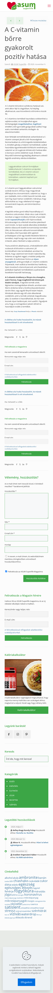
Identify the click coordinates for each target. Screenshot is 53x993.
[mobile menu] (49, 5)
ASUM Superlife (19, 64)
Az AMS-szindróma (24, 857)
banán (42, 877)
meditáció (20, 898)
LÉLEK (11, 795)
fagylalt (36, 888)
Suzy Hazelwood (20, 311)
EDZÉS (12, 781)
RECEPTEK (13, 800)
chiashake (20, 881)
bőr (11, 881)
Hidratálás (39, 891)
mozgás (30, 901)
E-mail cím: (9, 365)
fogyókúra (24, 891)
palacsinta (26, 904)
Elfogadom (26, 982)
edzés (15, 884)
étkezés (20, 917)
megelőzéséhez (25, 124)
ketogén (21, 895)
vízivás (15, 913)
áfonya (39, 915)
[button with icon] (9, 734)
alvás (16, 877)
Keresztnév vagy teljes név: (15, 356)
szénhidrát (39, 911)
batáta (7, 881)
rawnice (34, 904)
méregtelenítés (40, 901)
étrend (28, 917)
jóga (8, 894)
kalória (14, 894)
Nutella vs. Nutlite (24, 833)
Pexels (34, 311)
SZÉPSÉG (13, 804)
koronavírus (33, 894)
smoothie (25, 908)
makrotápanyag (10, 898)
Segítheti (37, 124)
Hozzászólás (10, 491)
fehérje (9, 891)
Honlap (8, 544)
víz (8, 915)
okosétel (16, 904)
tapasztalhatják (17, 219)
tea (6, 915)
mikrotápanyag (31, 897)
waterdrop (28, 914)
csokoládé (33, 881)
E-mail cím (10, 533)
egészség (27, 884)
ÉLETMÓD (13, 790)
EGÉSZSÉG (13, 786)
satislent (12, 907)
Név (7, 522)
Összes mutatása (39, 20)
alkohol (9, 877)
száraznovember (23, 911)
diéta (8, 884)
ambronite (28, 877)
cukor (44, 881)
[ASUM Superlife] (21, 5)
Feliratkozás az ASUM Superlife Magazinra (25, 571)
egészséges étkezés (19, 888)
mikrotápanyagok (16, 900)
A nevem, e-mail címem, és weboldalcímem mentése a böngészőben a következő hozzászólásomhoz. (24, 559)
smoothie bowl (37, 908)
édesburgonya (10, 918)
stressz (10, 910)
